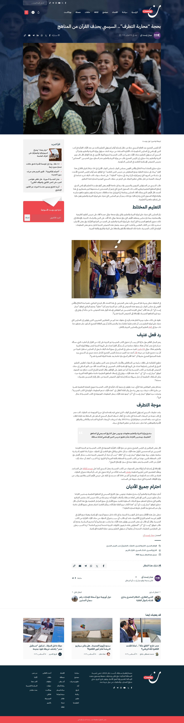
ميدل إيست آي (146, 35)
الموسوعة (48, 698)
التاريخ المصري (140, 545)
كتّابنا (35, 677)
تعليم (77, 698)
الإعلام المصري (152, 545)
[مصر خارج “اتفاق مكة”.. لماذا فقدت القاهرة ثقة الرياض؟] (140, 630)
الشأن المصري (140, 550)
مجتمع (105, 12)
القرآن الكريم (130, 550)
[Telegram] (53, 3)
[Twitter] (62, 3)
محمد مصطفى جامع (147, 654)
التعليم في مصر (123, 545)
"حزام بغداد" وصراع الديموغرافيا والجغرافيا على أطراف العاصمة (38, 153)
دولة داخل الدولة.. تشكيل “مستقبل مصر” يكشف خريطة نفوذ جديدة (46, 647)
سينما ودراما (60, 694)
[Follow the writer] (136, 577)
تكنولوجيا (76, 703)
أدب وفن (61, 681)
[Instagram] (56, 3)
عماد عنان (102, 654)
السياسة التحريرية (31, 686)
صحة (62, 703)
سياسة (124, 12)
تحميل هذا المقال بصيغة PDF (146, 554)
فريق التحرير (53, 654)
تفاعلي (49, 694)
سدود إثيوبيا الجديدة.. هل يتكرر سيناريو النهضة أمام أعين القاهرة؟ (92, 647)
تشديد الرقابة (88, 468)
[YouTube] (59, 3)
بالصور (49, 703)
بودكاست (67, 12)
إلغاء (150, 327)
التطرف (131, 545)
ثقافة (96, 12)
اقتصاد (115, 12)
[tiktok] (114, 688)
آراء (78, 686)
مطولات (48, 681)
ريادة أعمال (60, 686)
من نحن (34, 673)
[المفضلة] (26, 12)
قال (135, 352)
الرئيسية (135, 12)
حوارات (49, 686)
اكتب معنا (34, 681)
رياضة (77, 694)
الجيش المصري (111, 545)
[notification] (38, 12)
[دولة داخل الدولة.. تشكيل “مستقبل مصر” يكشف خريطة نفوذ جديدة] (43, 630)
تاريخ (77, 690)
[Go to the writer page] (158, 578)
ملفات (87, 12)
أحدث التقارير (47, 673)
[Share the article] (49, 35)
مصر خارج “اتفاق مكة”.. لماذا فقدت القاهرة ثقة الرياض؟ (142, 647)
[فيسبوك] (75, 578)
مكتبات (128, 472)
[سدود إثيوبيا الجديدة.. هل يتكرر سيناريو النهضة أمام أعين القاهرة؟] (92, 630)
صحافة (62, 677)
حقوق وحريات (74, 681)
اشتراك (27, 218)
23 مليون (141, 349)
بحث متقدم (33, 690)
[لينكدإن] (73, 578)
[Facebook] (65, 3)
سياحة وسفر (60, 690)
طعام (62, 698)
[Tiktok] (49, 3)
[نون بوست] (151, 12)
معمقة (78, 12)
